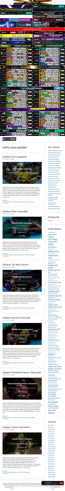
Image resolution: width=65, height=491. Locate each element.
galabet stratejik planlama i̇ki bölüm (54, 350)
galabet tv (52, 354)
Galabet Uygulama (52, 361)
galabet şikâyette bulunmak (54, 389)
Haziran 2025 (51, 429)
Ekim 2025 (50, 425)
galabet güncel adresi (55, 307)
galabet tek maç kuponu (18, 307)
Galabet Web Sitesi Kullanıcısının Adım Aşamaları (53, 199)
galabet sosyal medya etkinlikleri (53, 347)
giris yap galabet (52, 396)
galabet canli (51, 263)
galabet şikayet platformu (52, 387)
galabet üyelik (27, 472)
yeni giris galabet (52, 411)
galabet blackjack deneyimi (18, 254)
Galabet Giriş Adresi (54, 299)
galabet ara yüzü (50, 249)
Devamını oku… (6, 197)
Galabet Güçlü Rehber (53, 159)
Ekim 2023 (50, 468)
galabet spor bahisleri (54, 348)
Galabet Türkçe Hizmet (54, 208)
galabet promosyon (52, 339)
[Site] (16, 49)
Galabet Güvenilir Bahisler (54, 167)
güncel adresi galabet (54, 398)
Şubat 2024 (51, 459)
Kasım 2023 (51, 466)
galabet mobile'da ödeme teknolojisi (27, 417)
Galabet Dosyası (52, 187)
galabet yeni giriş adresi (53, 372)
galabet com (51, 285)
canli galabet (52, 239)
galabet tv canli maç (51, 356)
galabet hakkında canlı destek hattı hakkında (53, 312)
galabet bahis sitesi (53, 256)
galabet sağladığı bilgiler (52, 343)
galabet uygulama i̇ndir (51, 362)
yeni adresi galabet (53, 408)
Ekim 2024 (50, 442)
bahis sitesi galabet (8, 201)
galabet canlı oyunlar (51, 278)
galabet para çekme (52, 335)
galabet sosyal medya (53, 345)
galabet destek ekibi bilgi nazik (53, 287)
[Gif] (32, 67)
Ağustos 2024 (51, 446)
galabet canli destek (53, 266)
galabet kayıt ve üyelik (51, 322)
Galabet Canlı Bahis (52, 274)
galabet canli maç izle (54, 271)
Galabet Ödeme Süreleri (54, 152)
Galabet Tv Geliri (52, 185)
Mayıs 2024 (51, 453)
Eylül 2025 (50, 427)
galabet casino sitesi (54, 282)
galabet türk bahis (51, 359)
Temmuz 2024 (51, 448)
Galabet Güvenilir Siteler (54, 163)
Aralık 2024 (51, 438)
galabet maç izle (52, 327)
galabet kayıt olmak (51, 320)
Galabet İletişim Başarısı (54, 154)
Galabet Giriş (51, 297)
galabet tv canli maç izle (54, 357)
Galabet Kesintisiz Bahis (54, 206)
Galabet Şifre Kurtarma (54, 174)
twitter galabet (53, 406)
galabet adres (51, 245)
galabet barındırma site (17, 362)
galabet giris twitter (52, 293)
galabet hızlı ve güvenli (52, 314)
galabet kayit (59, 317)
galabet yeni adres (54, 366)
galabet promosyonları (51, 342)
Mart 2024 (50, 457)
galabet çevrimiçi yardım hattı (53, 377)
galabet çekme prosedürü (18, 201)
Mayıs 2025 (51, 431)
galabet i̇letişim (16, 417)
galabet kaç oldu (52, 325)
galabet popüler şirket (51, 337)
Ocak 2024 (51, 461)
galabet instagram (53, 315)
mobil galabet (52, 404)
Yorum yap (6, 203)
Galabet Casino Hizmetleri (16, 427)
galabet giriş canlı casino (52, 301)
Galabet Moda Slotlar (53, 169)
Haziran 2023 (51, 476)
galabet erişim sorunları (53, 289)
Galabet (5, 200)
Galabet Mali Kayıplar (53, 172)
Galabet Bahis (53, 251)
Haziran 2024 (51, 451)
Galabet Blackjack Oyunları (55, 150)
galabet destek (58, 285)
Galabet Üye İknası (53, 182)
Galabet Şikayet (53, 385)
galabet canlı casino (52, 275)
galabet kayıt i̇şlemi (52, 319)
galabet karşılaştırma (51, 317)
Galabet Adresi (52, 247)
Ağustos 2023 (51, 472)
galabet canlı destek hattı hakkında (53, 277)
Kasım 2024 (51, 440)
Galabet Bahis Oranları (54, 191)
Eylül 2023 (50, 470)
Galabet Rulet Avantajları (15, 211)
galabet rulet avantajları (30, 254)
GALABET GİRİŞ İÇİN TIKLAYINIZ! (32, 29)
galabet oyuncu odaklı (51, 334)
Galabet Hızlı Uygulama (15, 156)
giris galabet (52, 392)
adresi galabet (51, 232)
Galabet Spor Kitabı (53, 176)
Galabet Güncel (53, 305)
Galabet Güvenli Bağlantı (54, 161)
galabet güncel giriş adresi (52, 308)
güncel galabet (51, 399)
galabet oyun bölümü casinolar (53, 332)
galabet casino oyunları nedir (52, 280)
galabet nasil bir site (53, 330)
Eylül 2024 (50, 444)
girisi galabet (52, 394)
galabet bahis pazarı (51, 253)
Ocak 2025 (51, 435)
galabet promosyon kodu (54, 340)
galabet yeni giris (53, 370)
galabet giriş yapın (51, 303)
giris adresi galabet (52, 390)
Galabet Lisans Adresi (53, 178)
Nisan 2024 (51, 455)
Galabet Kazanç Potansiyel (16, 317)
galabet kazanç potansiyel (28, 362)
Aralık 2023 (51, 463)
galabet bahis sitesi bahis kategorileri (54, 259)
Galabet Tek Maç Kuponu (16, 264)
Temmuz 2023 (51, 474)
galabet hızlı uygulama (29, 201)
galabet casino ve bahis (52, 284)
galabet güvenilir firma (51, 310)
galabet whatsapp (53, 364)
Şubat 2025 (51, 433)
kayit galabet (53, 402)
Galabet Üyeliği (51, 375)
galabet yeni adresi (55, 368)
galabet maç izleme (54, 329)
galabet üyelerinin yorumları (54, 378)
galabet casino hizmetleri (18, 472)
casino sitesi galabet (52, 242)
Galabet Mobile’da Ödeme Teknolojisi (22, 372)
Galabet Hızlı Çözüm (53, 157)
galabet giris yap (54, 295)
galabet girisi (53, 291)
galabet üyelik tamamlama (29, 307)
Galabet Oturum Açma (53, 189)
